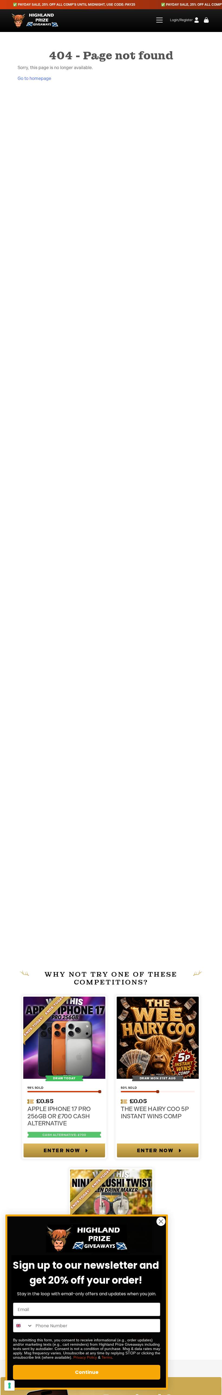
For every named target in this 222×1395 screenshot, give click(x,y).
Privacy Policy (85, 1357)
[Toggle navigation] (156, 20)
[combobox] (23, 1325)
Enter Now (62, 1151)
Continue (87, 1372)
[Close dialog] (161, 1221)
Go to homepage (34, 78)
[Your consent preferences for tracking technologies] (9, 1385)
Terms (107, 1357)
